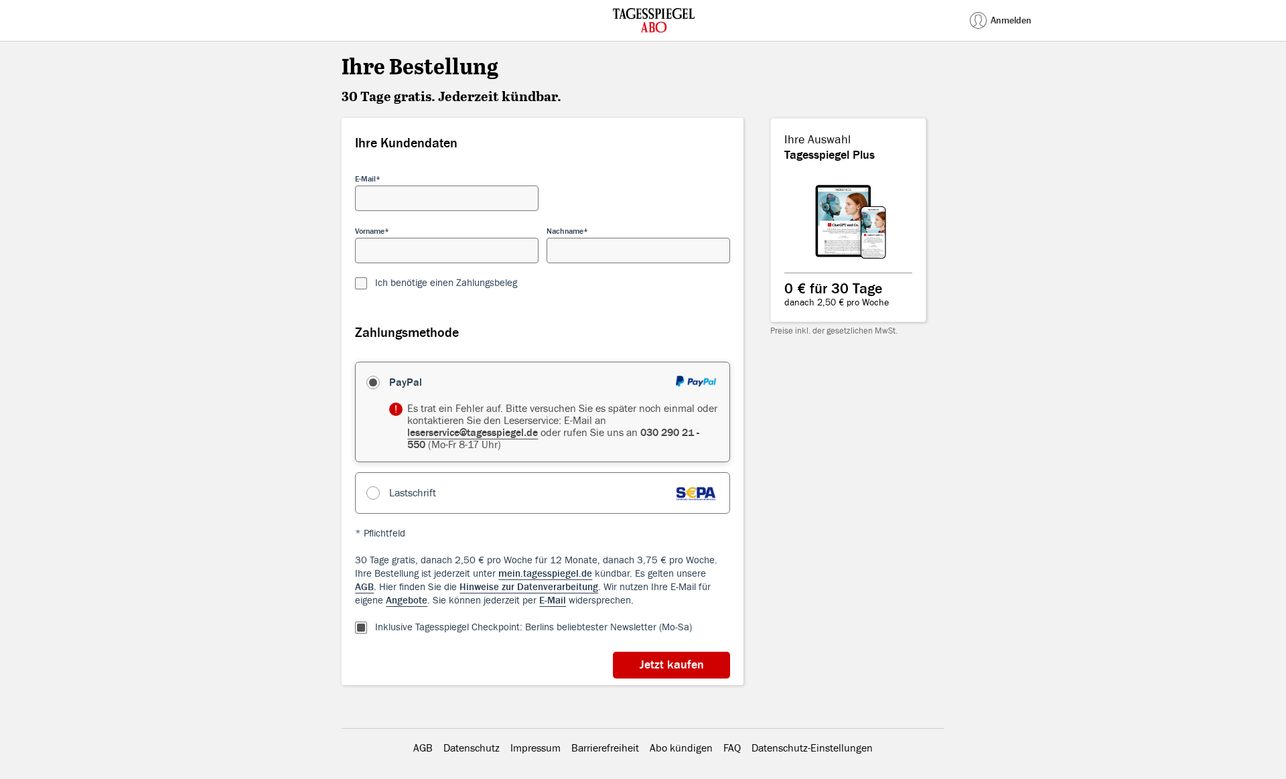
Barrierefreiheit (605, 748)
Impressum (535, 748)
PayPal (405, 382)
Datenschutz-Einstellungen (812, 748)
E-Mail (365, 179)
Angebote (406, 600)
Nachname (565, 231)
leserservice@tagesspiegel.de (472, 433)
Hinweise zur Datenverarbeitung (528, 587)
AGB (364, 587)
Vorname (369, 231)
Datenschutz (471, 748)
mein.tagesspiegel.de (545, 573)
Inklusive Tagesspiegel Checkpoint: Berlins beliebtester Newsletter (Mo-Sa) (533, 627)
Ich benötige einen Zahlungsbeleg (446, 283)
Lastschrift (412, 493)
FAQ (732, 748)
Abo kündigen (681, 748)
